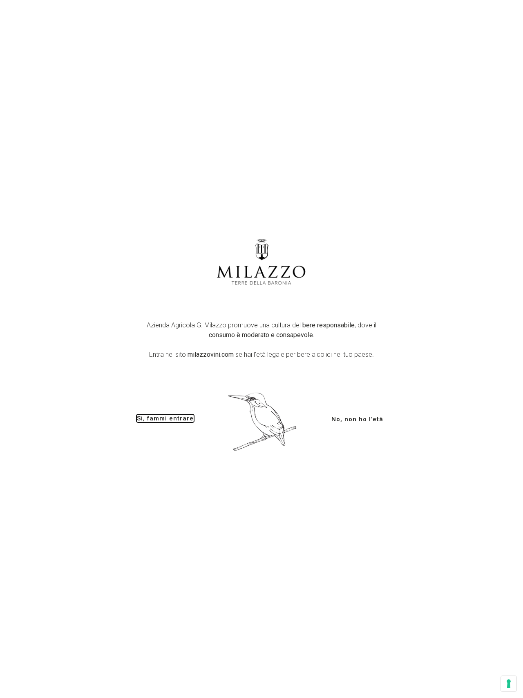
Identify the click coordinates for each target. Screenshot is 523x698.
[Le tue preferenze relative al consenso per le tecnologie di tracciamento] (508, 683)
